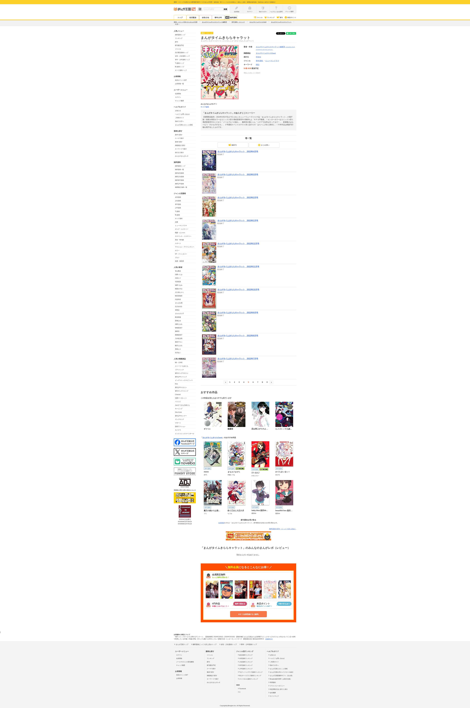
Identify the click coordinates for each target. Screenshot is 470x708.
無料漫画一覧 (179, 169)
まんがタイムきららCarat (212, 437)
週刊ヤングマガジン (181, 373)
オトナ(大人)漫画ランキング (248, 679)
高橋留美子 (178, 335)
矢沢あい (178, 353)
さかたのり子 (179, 313)
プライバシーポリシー (277, 686)
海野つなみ (178, 285)
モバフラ (178, 430)
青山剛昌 (178, 271)
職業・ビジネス (180, 233)
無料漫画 (233, 17)
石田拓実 (178, 282)
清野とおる (178, 324)
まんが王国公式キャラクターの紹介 (281, 672)
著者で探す (178, 142)
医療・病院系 (179, 261)
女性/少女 (205, 17)
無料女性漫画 (179, 173)
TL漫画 (177, 211)
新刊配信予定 (179, 45)
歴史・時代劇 (179, 240)
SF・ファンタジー (181, 254)
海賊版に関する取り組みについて (185, 490)
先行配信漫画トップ (181, 52)
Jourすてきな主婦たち (182, 405)
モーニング (178, 409)
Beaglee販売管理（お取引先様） (281, 679)
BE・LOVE (178, 362)
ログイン (178, 97)
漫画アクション (180, 426)
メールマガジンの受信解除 (185, 662)
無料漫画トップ (180, 35)
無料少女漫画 (179, 176)
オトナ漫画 (178, 218)
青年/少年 (218, 17)
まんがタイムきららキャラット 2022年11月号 (238, 267)
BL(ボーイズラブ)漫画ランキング (250, 675)
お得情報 (179, 678)
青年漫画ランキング (246, 665)
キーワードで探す (181, 149)
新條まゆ (178, 321)
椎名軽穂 (178, 317)
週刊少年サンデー (181, 416)
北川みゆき (178, 306)
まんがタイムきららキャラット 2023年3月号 (237, 174)
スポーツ (178, 243)
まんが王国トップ (182, 644)
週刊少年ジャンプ (181, 377)
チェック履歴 (179, 101)
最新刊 (234, 145)
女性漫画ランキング (246, 658)
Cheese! (178, 394)
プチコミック (179, 370)
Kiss (176, 384)
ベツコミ (178, 401)
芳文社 (258, 57)
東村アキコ (178, 342)
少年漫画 (178, 208)
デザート (178, 423)
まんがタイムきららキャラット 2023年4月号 (237, 151)
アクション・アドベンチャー (184, 247)
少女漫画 (178, 201)
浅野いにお (178, 274)
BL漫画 (177, 215)
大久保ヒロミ (179, 292)
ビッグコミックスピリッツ (184, 380)
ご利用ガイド (179, 118)
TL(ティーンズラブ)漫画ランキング (251, 672)
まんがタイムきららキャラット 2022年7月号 (237, 359)
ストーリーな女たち (181, 366)
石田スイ (178, 278)
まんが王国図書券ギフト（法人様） (281, 675)
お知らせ (178, 111)
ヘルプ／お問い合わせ (182, 114)
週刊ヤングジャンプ (181, 391)
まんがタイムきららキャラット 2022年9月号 (237, 313)
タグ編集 (205, 107)
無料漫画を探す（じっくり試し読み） (282, 529)
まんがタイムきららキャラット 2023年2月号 (237, 197)
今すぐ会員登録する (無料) (248, 614)
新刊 (281, 17)
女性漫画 (178, 197)
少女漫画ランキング (246, 662)
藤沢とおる (178, 345)
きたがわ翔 (178, 303)
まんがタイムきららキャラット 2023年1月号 (237, 220)
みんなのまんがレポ (181, 156)
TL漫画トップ (179, 63)
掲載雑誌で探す (180, 145)
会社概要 (273, 693)
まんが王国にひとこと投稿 (184, 125)
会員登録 (178, 93)
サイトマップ (274, 696)
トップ (180, 17)
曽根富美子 (178, 328)
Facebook (242, 689)
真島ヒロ (178, 349)
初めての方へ (179, 121)
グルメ (177, 257)
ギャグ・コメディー (181, 229)
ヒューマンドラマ (181, 225)
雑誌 (257, 64)
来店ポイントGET (181, 80)
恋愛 (176, 222)
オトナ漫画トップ (181, 70)
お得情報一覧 (179, 84)
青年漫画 (178, 204)
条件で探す (178, 135)
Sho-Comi (178, 412)
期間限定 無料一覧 (181, 187)
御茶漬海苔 (178, 296)
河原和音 (178, 299)
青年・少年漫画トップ (182, 59)
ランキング (271, 17)
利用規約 (273, 682)
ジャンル (260, 17)
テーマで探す (179, 138)
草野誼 (177, 310)
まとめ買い (265, 145)
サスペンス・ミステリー (183, 236)
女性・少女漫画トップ (182, 56)
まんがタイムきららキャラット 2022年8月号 (237, 336)
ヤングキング (179, 419)
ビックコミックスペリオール (184, 433)
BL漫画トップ (179, 67)
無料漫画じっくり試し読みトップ (205, 644)
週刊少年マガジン (181, 387)
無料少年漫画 (179, 184)
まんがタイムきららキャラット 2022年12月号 (238, 243)
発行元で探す (179, 152)
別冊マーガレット (181, 398)
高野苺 (177, 331)
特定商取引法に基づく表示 (279, 689)
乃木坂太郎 (178, 338)
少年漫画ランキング (246, 669)
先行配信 (192, 17)
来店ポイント (291, 17)
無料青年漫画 (179, 180)
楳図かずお (178, 289)
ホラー (177, 250)
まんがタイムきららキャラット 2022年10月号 (238, 290)
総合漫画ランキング (246, 655)
